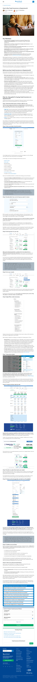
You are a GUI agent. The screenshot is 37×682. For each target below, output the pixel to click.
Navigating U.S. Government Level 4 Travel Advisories (12, 633)
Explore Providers (18, 653)
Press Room (28, 653)
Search (31, 643)
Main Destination (7, 617)
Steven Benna (22, 10)
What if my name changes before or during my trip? (13, 604)
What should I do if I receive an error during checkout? (14, 599)
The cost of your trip (7, 172)
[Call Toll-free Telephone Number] (33, 1)
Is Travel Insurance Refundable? (9, 634)
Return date (6, 162)
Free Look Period (26, 352)
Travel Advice (18, 665)
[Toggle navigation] (3, 1)
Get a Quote (18, 650)
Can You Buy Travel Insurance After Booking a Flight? (12, 637)
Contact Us (28, 656)
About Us (27, 650)
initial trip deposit (13, 173)
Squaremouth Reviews (29, 660)
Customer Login (18, 671)
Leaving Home (6, 610)
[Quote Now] (13, 651)
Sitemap (16, 677)
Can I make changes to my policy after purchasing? (13, 602)
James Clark (10, 10)
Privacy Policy (12, 677)
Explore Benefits (18, 656)
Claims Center (18, 668)
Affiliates (27, 665)
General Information (7, 5)
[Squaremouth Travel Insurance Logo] (18, 2)
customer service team (17, 55)
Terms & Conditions (6, 677)
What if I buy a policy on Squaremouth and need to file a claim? (16, 597)
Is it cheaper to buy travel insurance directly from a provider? (15, 592)
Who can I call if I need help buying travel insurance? (14, 590)
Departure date (7, 160)
